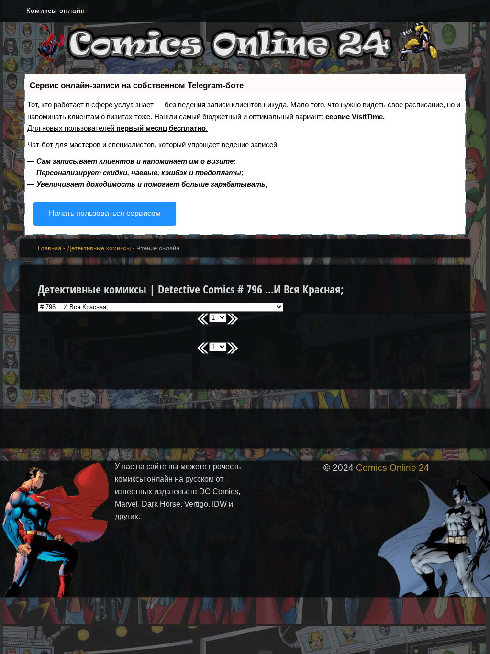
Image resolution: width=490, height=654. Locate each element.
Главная (49, 248)
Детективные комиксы (99, 248)
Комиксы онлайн (55, 10)
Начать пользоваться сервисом (105, 213)
